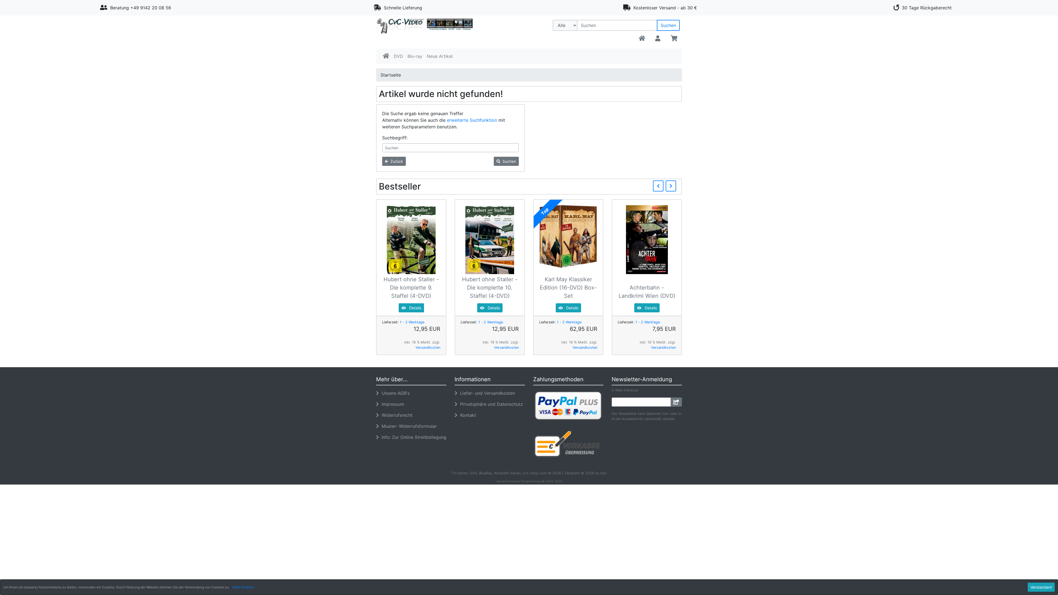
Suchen (668, 25)
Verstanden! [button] (1041, 587)
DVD (398, 56)
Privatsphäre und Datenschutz (490, 404)
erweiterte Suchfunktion (472, 120)
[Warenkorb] (674, 38)
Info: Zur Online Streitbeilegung (412, 437)
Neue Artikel (440, 56)
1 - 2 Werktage (412, 322)
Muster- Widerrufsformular (408, 426)
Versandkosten (427, 347)
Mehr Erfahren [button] (243, 587)
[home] (386, 56)
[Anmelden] (676, 402)
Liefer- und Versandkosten (486, 393)
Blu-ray (414, 56)
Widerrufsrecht (395, 415)
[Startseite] (642, 38)
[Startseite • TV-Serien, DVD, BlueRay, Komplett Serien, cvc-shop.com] (424, 31)
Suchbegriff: (394, 137)
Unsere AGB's (394, 393)
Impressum (391, 404)
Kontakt (466, 415)
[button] (658, 38)
